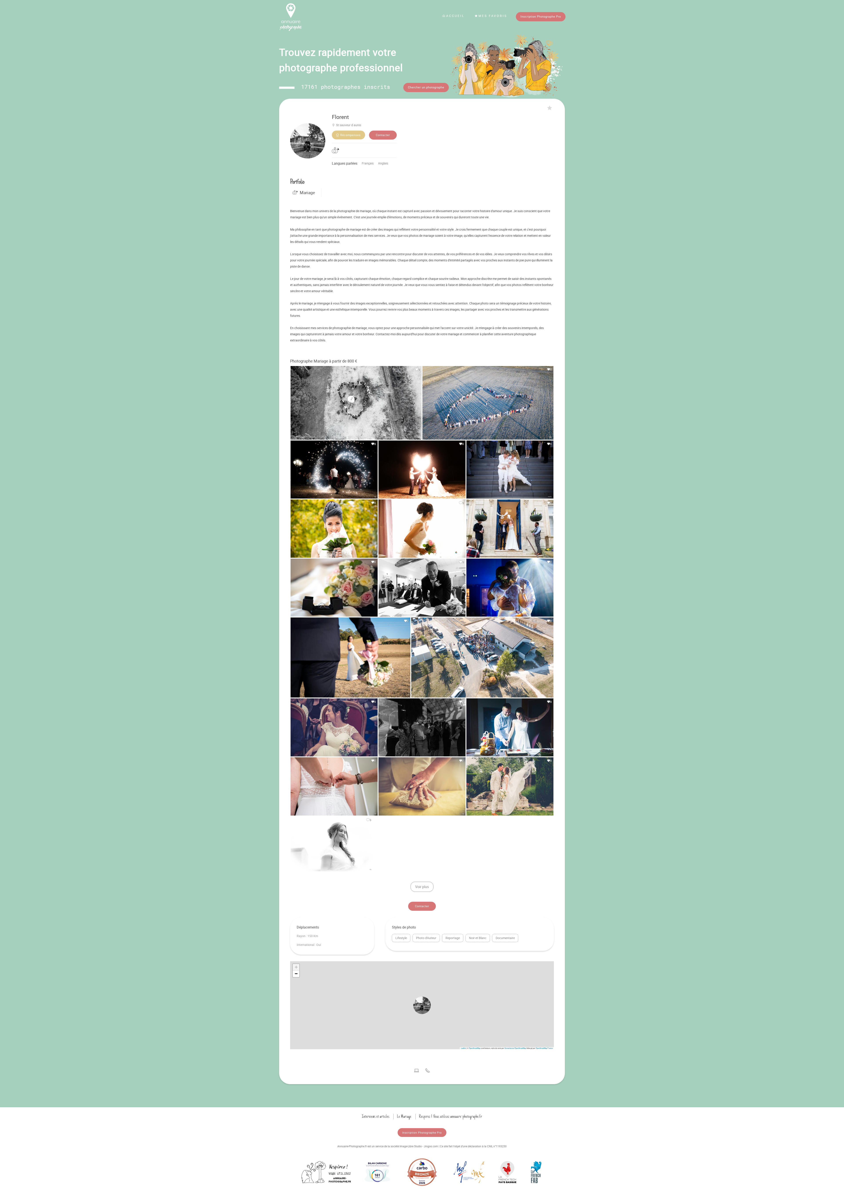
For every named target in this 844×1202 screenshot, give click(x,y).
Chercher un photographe (426, 87)
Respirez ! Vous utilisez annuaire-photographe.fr (450, 1116)
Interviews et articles (375, 1116)
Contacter (383, 135)
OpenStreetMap (474, 1048)
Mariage (307, 192)
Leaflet (463, 1048)
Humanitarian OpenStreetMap (515, 1048)
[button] (422, 1005)
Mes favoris (492, 16)
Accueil (455, 16)
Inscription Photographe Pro (540, 16)
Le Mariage (404, 1116)
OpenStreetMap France (544, 1048)
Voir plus (422, 886)
